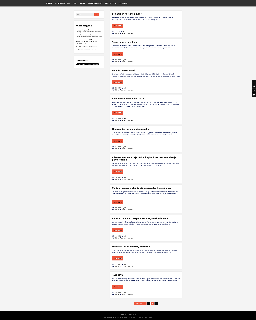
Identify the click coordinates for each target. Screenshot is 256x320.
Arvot (82, 3)
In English (124, 3)
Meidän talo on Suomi (123, 70)
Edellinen (139, 304)
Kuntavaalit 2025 (62, 3)
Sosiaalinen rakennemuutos (127, 13)
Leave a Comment (127, 33)
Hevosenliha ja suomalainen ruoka (130, 129)
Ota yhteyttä (110, 3)
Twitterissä (82, 60)
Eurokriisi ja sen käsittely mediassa (131, 246)
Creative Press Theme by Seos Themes (140, 317)
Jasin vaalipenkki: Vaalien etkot (88, 46)
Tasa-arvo (117, 274)
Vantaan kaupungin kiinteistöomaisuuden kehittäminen (141, 188)
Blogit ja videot (95, 3)
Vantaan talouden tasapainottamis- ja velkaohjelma (140, 218)
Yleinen (116, 33)
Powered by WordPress (128, 314)
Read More (118, 26)
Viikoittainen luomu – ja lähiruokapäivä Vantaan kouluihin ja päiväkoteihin (144, 158)
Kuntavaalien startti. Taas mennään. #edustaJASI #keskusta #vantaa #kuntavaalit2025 (88, 41)
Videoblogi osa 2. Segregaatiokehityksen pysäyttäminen (88, 31)
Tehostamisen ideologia (125, 42)
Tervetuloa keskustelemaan (87, 50)
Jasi (75, 3)
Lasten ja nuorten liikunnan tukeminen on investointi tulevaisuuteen (89, 36)
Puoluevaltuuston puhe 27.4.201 (129, 98)
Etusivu (49, 3)
